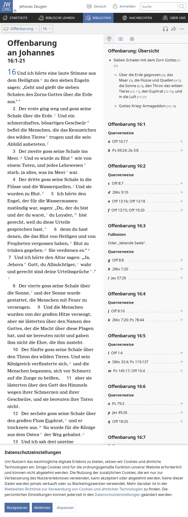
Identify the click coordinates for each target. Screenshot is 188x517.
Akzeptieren (17, 507)
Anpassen (65, 507)
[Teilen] (174, 29)
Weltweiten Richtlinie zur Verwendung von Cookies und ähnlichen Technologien (74, 489)
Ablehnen (42, 507)
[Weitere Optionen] (182, 29)
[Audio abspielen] (165, 29)
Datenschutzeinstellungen (117, 494)
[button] (56, 18)
